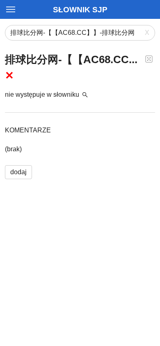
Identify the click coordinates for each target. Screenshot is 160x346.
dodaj (18, 171)
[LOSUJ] (149, 58)
